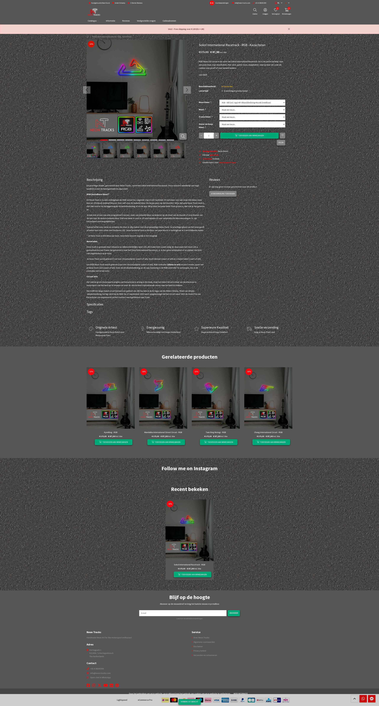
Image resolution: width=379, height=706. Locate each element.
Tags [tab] (90, 312)
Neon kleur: (205, 102)
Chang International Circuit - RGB (268, 432)
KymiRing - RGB (110, 432)
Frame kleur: (205, 116)
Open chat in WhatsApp (100, 677)
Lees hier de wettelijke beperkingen (189, 619)
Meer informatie (241, 693)
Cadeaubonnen (169, 20)
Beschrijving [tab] (95, 180)
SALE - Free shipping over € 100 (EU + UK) (186, 29)
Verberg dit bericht (189, 701)
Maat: (202, 109)
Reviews (126, 20)
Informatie (110, 20)
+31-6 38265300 (97, 668)
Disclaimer (198, 646)
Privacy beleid (199, 650)
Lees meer (203, 75)
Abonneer (233, 613)
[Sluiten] (289, 29)
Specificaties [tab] (95, 304)
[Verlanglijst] (91, 442)
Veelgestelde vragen (146, 20)
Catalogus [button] (92, 20)
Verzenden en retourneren (205, 655)
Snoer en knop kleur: (206, 126)
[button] (277, 3)
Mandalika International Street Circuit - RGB (163, 432)
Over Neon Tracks (201, 637)
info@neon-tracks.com (100, 673)
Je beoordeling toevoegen (223, 193)
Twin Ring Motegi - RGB (216, 432)
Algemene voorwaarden (204, 642)
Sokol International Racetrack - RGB (189, 564)
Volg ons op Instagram (282, 474)
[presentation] (86, 90)
